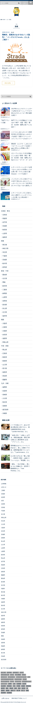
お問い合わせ (24, 3)
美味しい (13, 690)
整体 (19, 688)
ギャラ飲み (18, 674)
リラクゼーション (26, 681)
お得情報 (3, 483)
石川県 (4, 312)
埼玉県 (4, 252)
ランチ (12, 681)
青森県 (4, 218)
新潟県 (4, 304)
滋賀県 (4, 338)
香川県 (4, 368)
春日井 (23, 688)
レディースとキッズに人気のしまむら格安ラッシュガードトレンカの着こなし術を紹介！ (21, 195)
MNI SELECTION (12, 702)
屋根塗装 (28, 686)
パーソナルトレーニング (7, 679)
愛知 (7, 688)
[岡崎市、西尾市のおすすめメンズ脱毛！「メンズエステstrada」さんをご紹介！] (16, 62)
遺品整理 (3, 692)
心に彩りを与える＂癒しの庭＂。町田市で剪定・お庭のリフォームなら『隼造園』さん (20, 458)
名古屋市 (3, 686)
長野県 (4, 301)
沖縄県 (4, 413)
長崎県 (4, 394)
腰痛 (27, 690)
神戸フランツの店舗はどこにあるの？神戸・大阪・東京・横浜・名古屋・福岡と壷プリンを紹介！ (21, 123)
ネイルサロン (11, 677)
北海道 (4, 214)
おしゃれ (3, 672)
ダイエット (4, 677)
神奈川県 (5, 248)
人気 (14, 683)
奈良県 (4, 334)
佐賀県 (4, 391)
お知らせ (3, 487)
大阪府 (4, 323)
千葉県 (4, 256)
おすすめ (9, 672)
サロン (23, 674)
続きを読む (8, 83)
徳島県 (4, 372)
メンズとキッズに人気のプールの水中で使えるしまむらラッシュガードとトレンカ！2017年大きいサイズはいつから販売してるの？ (16, 183)
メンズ (24, 679)
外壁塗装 (9, 686)
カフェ (12, 674)
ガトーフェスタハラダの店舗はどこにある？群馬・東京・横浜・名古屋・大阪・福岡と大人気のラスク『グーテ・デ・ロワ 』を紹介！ (16, 157)
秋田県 (4, 229)
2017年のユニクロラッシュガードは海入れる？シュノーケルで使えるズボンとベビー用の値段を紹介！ (21, 112)
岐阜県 (4, 286)
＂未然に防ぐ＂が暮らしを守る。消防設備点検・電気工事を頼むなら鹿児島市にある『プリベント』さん (20, 438)
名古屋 (4, 278)
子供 (14, 686)
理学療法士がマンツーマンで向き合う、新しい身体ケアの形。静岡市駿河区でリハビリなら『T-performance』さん (20, 449)
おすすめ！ (16, 672)
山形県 (4, 233)
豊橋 (3, 282)
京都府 (4, 331)
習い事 (18, 690)
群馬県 (4, 267)
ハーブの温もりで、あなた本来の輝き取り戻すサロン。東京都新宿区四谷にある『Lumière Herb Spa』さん (20, 428)
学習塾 (18, 686)
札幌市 (3, 588)
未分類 (3, 585)
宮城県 (4, 226)
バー (29, 677)
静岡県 (4, 293)
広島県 (4, 353)
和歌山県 (5, 342)
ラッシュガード (5, 681)
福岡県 (4, 387)
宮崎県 (4, 406)
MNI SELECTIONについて (19, 698)
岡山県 (4, 349)
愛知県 (4, 274)
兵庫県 (4, 327)
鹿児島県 (5, 409)
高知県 (4, 376)
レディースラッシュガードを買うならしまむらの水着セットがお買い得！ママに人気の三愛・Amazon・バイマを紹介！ (21, 170)
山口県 (4, 364)
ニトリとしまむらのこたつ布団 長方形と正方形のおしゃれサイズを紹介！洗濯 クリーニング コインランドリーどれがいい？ (21, 135)
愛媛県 (4, 379)
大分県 (4, 398)
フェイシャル (18, 679)
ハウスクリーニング (21, 677)
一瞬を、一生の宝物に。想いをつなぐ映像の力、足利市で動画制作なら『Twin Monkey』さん (20, 467)
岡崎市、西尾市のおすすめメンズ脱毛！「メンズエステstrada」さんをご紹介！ (16, 37)
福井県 (4, 316)
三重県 (4, 289)
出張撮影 (19, 683)
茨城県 (4, 259)
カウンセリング (5, 674)
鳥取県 (4, 357)
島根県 (4, 361)
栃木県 (4, 263)
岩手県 (4, 222)
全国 (2, 500)
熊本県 (4, 402)
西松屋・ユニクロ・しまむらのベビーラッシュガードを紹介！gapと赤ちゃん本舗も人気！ (21, 146)
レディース (4, 683)
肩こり (23, 690)
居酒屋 (23, 686)
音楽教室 (9, 692)
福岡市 (2, 690)
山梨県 (4, 297)
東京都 (4, 244)
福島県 (4, 237)
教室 (15, 688)
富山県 (4, 308)
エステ (21, 672)
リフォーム (18, 681)
